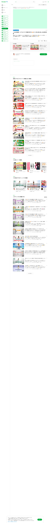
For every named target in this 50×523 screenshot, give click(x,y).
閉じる (40, 519)
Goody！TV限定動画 (19, 170)
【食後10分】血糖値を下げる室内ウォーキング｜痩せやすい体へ (34, 228)
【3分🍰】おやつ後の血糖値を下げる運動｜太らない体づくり (34, 199)
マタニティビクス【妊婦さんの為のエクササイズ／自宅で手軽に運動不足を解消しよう (25, 47)
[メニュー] (46, 81)
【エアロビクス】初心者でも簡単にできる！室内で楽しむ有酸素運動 (35, 88)
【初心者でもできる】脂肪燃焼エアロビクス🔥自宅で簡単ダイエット (35, 110)
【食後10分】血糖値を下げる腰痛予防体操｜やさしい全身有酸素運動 (35, 250)
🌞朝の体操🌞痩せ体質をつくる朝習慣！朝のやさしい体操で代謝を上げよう (35, 189)
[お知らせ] (43, 1)
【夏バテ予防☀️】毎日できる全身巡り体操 (31, 236)
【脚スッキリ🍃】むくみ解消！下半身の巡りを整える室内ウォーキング (21, 189)
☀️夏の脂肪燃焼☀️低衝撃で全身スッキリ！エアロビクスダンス (34, 243)
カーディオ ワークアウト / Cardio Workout (26, 48)
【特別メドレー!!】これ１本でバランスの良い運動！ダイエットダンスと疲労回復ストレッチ (43, 47)
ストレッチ (31, 170)
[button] (49, 167)
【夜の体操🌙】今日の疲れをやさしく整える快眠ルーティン (34, 265)
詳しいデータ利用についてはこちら (12, 521)
